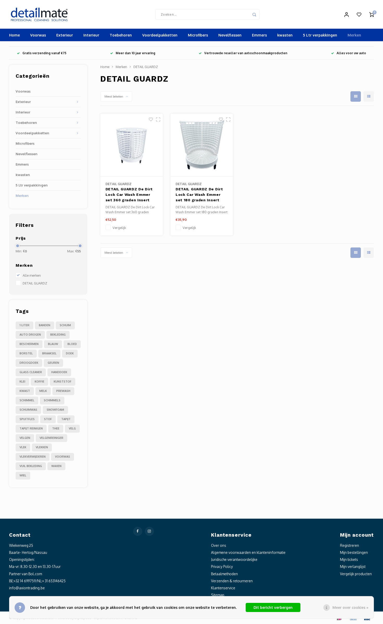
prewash (63, 391)
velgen (25, 438)
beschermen (29, 344)
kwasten (285, 35)
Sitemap (217, 595)
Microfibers (198, 35)
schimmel (27, 400)
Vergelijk (119, 228)
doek (70, 353)
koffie (39, 381)
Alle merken (32, 275)
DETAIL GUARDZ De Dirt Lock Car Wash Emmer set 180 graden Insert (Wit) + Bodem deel (199, 195)
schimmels (52, 400)
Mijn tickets (349, 559)
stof (48, 419)
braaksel (49, 353)
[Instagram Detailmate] (149, 531)
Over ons (218, 545)
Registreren (349, 545)
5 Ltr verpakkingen (320, 35)
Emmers (259, 35)
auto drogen (30, 334)
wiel (23, 475)
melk (43, 391)
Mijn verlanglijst (353, 566)
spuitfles (27, 419)
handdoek (59, 372)
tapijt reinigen (31, 428)
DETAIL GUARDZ (35, 283)
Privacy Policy (222, 566)
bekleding (58, 334)
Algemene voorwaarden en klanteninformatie (248, 552)
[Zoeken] (254, 14)
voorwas (62, 456)
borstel (26, 353)
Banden (44, 325)
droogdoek (29, 363)
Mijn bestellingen (354, 552)
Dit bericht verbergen (273, 607)
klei (22, 381)
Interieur (91, 35)
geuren (53, 363)
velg (72, 428)
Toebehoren (121, 35)
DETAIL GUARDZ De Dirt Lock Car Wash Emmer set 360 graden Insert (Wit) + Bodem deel (129, 195)
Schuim (65, 325)
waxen (56, 466)
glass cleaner (31, 372)
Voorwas (38, 35)
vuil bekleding (31, 466)
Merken (354, 35)
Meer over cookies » (350, 607)
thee (55, 428)
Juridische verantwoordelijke (234, 559)
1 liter (24, 325)
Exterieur (64, 35)
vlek (23, 447)
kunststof (62, 381)
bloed (72, 344)
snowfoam (55, 409)
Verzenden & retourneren (232, 581)
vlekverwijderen (33, 456)
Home (14, 35)
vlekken (42, 447)
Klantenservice (223, 588)
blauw (53, 344)
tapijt (66, 419)
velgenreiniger (51, 438)
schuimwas (28, 409)
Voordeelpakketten (159, 35)
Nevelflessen (230, 35)
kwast (25, 391)
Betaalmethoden (224, 574)
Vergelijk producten (356, 574)
